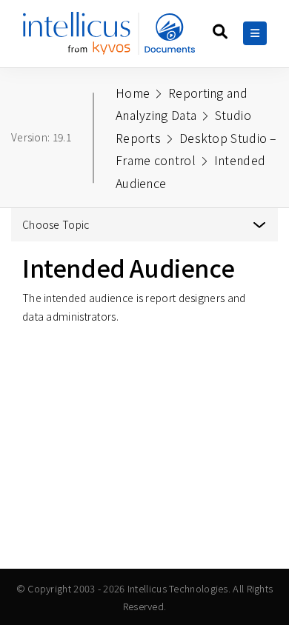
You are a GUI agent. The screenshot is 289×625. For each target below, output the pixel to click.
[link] (112, 39)
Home (133, 92)
